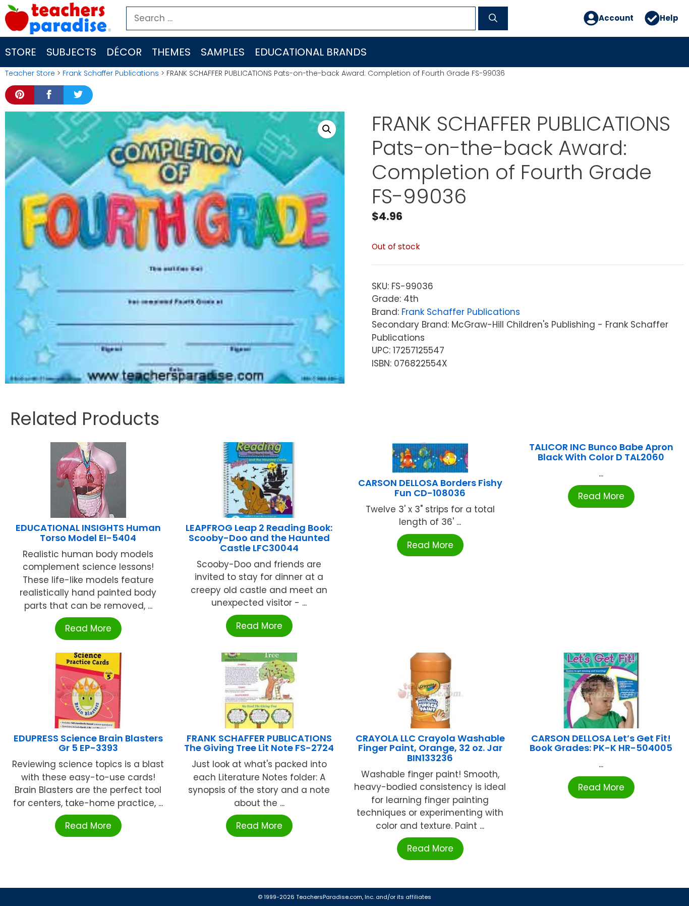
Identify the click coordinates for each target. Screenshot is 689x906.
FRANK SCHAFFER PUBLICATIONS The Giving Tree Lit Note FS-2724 (259, 743)
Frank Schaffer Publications (111, 73)
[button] (327, 129)
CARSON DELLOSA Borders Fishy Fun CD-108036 (430, 487)
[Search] (493, 19)
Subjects (71, 52)
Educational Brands (311, 52)
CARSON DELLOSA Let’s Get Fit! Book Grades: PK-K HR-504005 (601, 743)
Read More (88, 628)
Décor (124, 52)
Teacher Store (30, 73)
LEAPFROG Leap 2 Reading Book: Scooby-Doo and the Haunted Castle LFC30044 (259, 537)
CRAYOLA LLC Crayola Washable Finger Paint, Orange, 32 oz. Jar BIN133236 (430, 748)
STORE (20, 52)
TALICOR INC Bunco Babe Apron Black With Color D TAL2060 (601, 452)
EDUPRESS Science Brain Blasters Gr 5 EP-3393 (88, 743)
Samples (223, 52)
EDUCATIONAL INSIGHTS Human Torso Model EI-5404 (88, 532)
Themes (171, 52)
